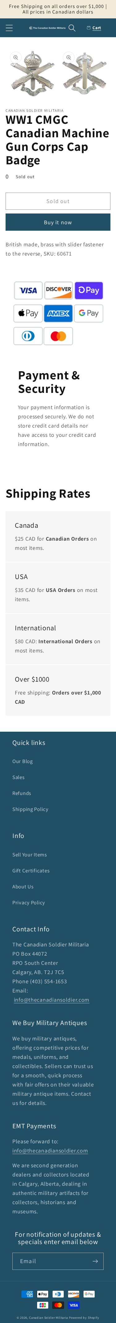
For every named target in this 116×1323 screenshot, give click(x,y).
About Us (23, 886)
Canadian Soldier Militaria (48, 1318)
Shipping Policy (30, 809)
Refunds (21, 793)
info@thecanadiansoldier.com (51, 999)
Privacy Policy (28, 902)
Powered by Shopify (84, 1318)
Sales (18, 777)
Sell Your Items (29, 854)
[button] (9, 28)
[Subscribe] (95, 1261)
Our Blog (22, 761)
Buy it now (58, 222)
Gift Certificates (30, 870)
